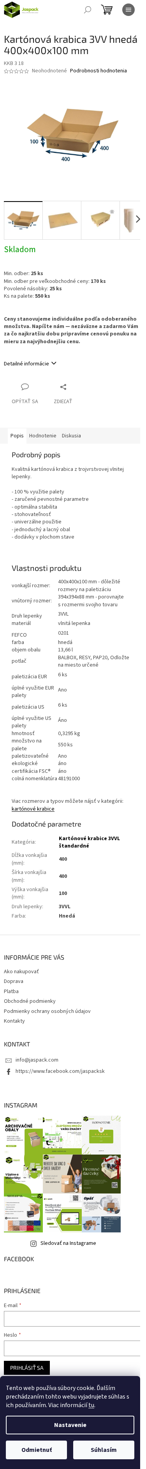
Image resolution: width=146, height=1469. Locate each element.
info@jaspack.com (37, 1060)
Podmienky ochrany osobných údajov (47, 1011)
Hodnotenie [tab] (42, 436)
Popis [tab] (17, 436)
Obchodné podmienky (30, 1001)
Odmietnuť (36, 1450)
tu (91, 1405)
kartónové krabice (33, 809)
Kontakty (14, 1021)
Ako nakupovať (21, 972)
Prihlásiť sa (27, 1367)
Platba (11, 991)
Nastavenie (70, 1425)
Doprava (13, 981)
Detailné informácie (26, 364)
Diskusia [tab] (71, 436)
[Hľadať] (87, 10)
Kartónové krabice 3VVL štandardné (89, 842)
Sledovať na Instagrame (68, 1243)
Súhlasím (104, 1450)
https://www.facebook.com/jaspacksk (60, 1071)
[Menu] (128, 10)
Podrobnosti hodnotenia (98, 71)
